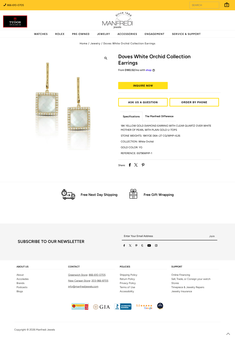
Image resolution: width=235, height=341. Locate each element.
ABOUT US (23, 266)
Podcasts (22, 287)
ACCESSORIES (127, 34)
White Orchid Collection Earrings (154, 59)
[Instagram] (156, 246)
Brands (20, 283)
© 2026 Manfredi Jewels (41, 329)
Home (83, 43)
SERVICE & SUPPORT (186, 34)
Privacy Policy (128, 283)
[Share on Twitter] (136, 165)
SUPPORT (176, 266)
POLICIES (125, 266)
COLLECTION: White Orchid (137, 141)
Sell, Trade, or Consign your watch (190, 279)
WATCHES (41, 34)
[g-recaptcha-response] (117, 338)
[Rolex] (218, 22)
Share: (121, 165)
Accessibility (127, 291)
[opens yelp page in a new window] (80, 308)
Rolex (218, 18)
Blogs (20, 291)
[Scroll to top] (228, 334)
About (20, 274)
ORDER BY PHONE (194, 102)
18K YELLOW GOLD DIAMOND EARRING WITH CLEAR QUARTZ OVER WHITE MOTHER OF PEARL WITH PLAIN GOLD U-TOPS (166, 127)
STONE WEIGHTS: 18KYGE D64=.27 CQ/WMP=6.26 (150, 135)
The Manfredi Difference (159, 116)
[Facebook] (124, 246)
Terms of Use (127, 287)
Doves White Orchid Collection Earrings (129, 43)
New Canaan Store (79, 280)
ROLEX (60, 34)
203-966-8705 (100, 280)
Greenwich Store (77, 274)
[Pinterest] (136, 246)
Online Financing (180, 274)
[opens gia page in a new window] (101, 308)
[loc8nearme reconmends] (160, 308)
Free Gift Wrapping (159, 195)
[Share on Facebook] (130, 165)
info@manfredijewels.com (83, 286)
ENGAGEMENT (154, 34)
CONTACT (74, 266)
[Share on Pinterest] (143, 165)
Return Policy (127, 279)
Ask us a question (143, 102)
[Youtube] (149, 246)
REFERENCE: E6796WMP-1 (136, 153)
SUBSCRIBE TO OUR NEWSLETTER (51, 241)
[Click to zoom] (106, 59)
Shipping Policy (128, 274)
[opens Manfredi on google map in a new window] (144, 308)
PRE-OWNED (80, 34)
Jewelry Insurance (181, 291)
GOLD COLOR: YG (131, 147)
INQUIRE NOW (143, 85)
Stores (175, 283)
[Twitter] (130, 246)
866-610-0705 (15, 5)
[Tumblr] (142, 246)
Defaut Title (169, 76)
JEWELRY (103, 34)
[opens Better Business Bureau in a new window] (123, 308)
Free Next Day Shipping (99, 195)
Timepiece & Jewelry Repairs (187, 287)
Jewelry (95, 43)
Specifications (131, 116)
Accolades (23, 279)
